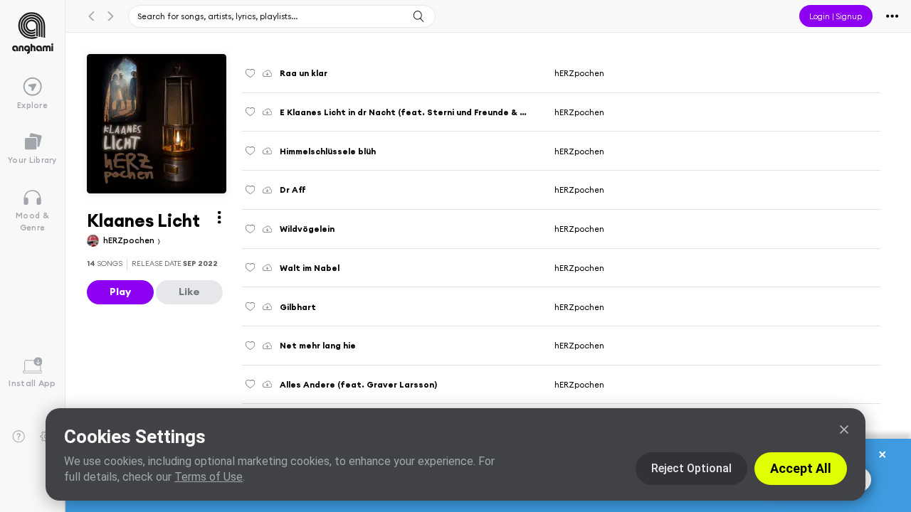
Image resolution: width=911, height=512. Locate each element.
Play (120, 291)
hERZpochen (130, 240)
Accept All (800, 468)
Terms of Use (208, 477)
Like (189, 291)
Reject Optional (691, 468)
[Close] (844, 429)
